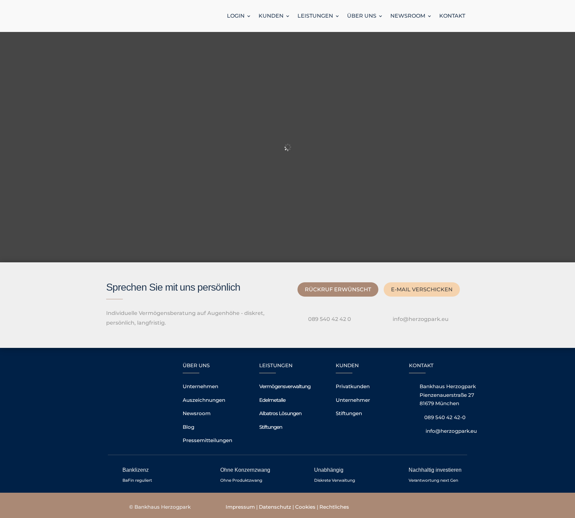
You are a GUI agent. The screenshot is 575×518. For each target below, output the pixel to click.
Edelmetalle (272, 400)
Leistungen (315, 16)
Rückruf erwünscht (338, 289)
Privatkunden (353, 386)
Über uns (361, 16)
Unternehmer (353, 400)
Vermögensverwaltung (284, 386)
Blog (188, 427)
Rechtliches (334, 507)
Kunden (271, 16)
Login (236, 16)
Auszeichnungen (204, 400)
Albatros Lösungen (280, 413)
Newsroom (407, 16)
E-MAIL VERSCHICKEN (422, 289)
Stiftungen (270, 427)
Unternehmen (200, 386)
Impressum (240, 507)
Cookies (306, 507)
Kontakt (452, 16)
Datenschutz (275, 507)
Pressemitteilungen (207, 440)
